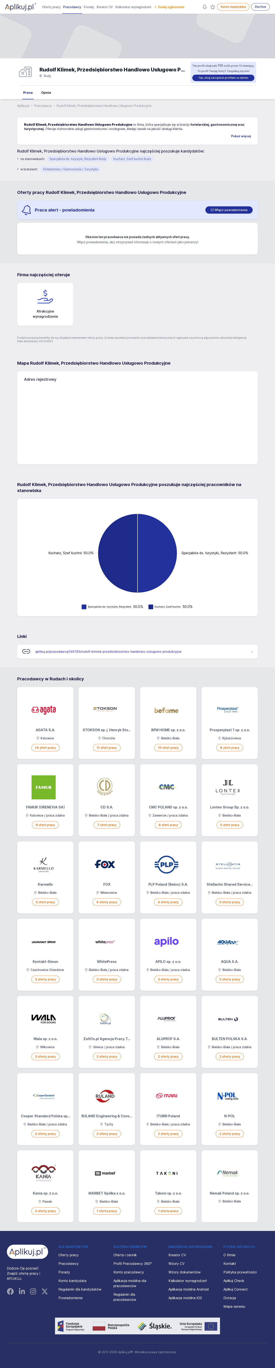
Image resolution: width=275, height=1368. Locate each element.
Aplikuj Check (233, 1281)
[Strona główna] (20, 7)
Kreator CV (105, 7)
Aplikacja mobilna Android (188, 1289)
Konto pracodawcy (128, 1272)
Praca (28, 92)
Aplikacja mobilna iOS (185, 1298)
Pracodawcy (72, 7)
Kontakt (229, 1263)
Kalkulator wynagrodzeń (133, 7)
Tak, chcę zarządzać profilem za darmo (223, 77)
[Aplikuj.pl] (27, 1251)
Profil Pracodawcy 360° (132, 1263)
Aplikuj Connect (235, 1289)
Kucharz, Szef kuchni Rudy (132, 159)
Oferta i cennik (125, 1255)
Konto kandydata (233, 7)
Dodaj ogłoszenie (171, 7)
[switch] (229, 210)
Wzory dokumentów (184, 1272)
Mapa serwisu (234, 1306)
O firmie (229, 1255)
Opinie (46, 92)
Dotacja (229, 1298)
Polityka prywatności (240, 1272)
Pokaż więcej (241, 136)
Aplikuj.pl (23, 105)
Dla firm (260, 7)
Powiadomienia (70, 1298)
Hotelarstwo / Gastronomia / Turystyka (70, 169)
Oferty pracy (51, 7)
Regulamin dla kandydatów (79, 1289)
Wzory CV (176, 1263)
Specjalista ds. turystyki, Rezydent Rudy (77, 159)
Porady (89, 7)
